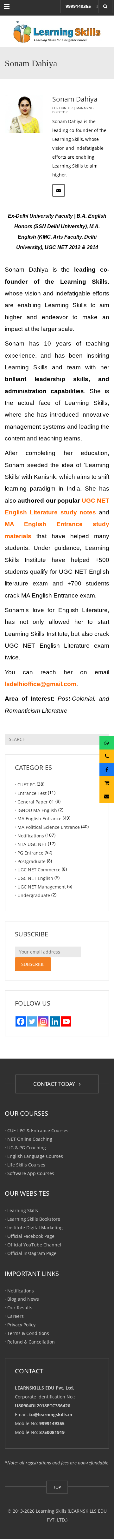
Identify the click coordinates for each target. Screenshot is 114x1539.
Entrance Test (32, 793)
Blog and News (23, 1299)
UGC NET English (35, 878)
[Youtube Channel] (66, 1021)
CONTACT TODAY (55, 1083)
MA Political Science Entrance (48, 827)
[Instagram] (43, 1021)
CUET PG (26, 785)
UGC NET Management (41, 887)
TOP (57, 1487)
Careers (15, 1316)
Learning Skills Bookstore (33, 1219)
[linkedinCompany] (55, 1021)
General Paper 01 (35, 801)
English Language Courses (35, 1156)
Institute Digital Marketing (35, 1228)
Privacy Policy (21, 1325)
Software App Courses (30, 1173)
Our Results (19, 1308)
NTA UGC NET (32, 844)
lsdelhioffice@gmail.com (40, 684)
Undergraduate (33, 895)
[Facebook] (21, 1021)
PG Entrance (30, 852)
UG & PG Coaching (26, 1148)
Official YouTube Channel (34, 1244)
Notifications (30, 836)
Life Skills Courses (26, 1164)
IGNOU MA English (37, 810)
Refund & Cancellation (31, 1341)
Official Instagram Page (31, 1253)
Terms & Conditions (28, 1333)
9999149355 (78, 6)
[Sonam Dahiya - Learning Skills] (57, 31)
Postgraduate (31, 861)
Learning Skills (22, 1210)
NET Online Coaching (29, 1139)
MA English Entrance (39, 819)
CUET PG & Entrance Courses (37, 1130)
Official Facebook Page (30, 1236)
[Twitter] (32, 1021)
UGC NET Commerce (38, 870)
